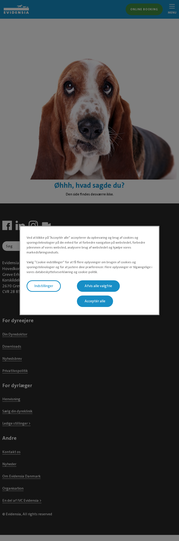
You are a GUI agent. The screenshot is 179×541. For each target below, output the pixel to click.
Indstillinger (43, 286)
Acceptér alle (95, 301)
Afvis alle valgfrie (98, 286)
